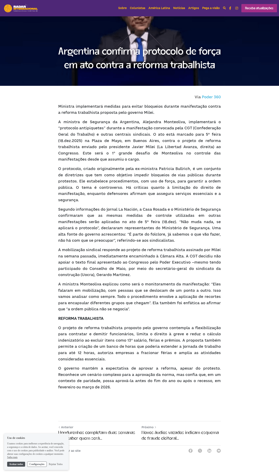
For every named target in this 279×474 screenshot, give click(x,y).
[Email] (219, 451)
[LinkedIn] (209, 451)
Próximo (148, 427)
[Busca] (224, 8)
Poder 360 (211, 97)
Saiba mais (12, 457)
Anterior (67, 427)
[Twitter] (200, 451)
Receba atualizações (259, 8)
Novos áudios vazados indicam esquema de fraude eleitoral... (180, 435)
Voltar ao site (71, 450)
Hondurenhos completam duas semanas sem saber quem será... (96, 435)
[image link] (21, 8)
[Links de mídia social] (230, 8)
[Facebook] (191, 451)
